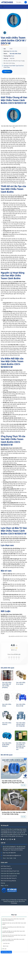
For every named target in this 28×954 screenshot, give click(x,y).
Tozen (12, 56)
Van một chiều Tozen (15, 53)
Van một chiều (13, 51)
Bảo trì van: (5, 946)
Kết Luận (4, 948)
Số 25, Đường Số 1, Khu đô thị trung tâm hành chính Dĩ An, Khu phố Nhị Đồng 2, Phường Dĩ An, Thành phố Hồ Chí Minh (14, 848)
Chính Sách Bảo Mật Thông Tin (9, 878)
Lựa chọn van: (6, 943)
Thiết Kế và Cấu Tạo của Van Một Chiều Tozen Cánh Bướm (14, 923)
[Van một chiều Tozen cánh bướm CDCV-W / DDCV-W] (14, 20)
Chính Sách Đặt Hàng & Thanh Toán (10, 871)
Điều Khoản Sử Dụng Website (8, 880)
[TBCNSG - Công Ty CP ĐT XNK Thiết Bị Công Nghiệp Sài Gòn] (7, 2)
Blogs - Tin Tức (4, 885)
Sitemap (3, 883)
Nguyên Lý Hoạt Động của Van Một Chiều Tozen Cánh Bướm (13, 927)
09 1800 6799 (12, 852)
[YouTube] (3, 839)
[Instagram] (10, 839)
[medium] (12, 839)
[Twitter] (5, 839)
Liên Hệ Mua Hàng (6, 952)
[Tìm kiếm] (25, 2)
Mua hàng (7, 71)
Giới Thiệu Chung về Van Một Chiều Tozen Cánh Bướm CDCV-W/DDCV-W (13, 919)
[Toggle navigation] (3, 6)
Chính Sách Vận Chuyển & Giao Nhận (10, 873)
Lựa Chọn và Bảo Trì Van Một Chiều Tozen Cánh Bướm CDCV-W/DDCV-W (13, 940)
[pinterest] (14, 839)
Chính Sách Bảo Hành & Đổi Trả (9, 876)
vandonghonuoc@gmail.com (13, 855)
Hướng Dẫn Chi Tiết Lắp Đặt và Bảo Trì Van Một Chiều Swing (14, 813)
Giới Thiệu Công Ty (5, 866)
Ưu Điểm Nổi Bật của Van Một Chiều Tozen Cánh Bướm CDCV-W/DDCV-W (13, 931)
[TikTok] (8, 839)
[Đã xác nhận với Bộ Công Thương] (14, 890)
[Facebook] (1, 839)
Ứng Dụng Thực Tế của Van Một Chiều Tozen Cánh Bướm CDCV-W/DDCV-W (14, 936)
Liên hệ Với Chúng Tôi (6, 868)
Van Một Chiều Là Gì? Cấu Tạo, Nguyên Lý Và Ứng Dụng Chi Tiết (13, 781)
